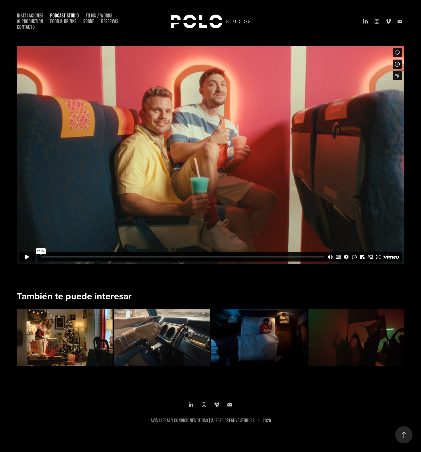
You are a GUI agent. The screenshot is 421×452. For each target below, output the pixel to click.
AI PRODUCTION (30, 21)
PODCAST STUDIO (64, 16)
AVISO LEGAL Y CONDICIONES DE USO (179, 420)
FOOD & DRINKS (63, 21)
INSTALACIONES (30, 16)
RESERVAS (109, 21)
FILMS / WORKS (99, 16)
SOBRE (88, 21)
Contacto (26, 27)
